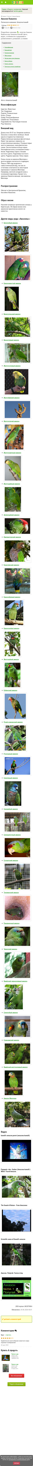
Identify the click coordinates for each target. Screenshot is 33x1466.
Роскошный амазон (11, 754)
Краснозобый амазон (11, 628)
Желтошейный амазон (12, 484)
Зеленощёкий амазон (11, 515)
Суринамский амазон (11, 1040)
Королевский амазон (11, 565)
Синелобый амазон (11, 1013)
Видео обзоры (8, 61)
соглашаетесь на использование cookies (19, 1459)
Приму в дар (14, 1354)
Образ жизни (8, 55)
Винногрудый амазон (11, 340)
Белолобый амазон (11, 223)
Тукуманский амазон (11, 892)
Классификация (9, 47)
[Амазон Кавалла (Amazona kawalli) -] (10, 71)
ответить (8, 1335)
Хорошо (16, 1463)
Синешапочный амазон (12, 835)
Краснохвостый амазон (12, 283)
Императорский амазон (12, 537)
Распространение (9, 53)
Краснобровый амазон (12, 597)
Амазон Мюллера (10, 1098)
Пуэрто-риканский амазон (13, 722)
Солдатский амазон (11, 860)
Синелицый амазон (11, 778)
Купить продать (9, 64)
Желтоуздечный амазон (12, 453)
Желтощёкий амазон (11, 659)
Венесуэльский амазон (12, 314)
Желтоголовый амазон (12, 366)
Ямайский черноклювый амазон (15, 981)
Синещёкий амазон (11, 809)
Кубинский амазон (10, 690)
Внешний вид (8, 50)
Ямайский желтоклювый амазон (16, 1067)
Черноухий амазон (10, 949)
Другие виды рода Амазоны (12, 58)
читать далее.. (18, 11)
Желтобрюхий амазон (12, 398)
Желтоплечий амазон (11, 421)
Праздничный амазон (11, 923)
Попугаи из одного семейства (12, 66)
